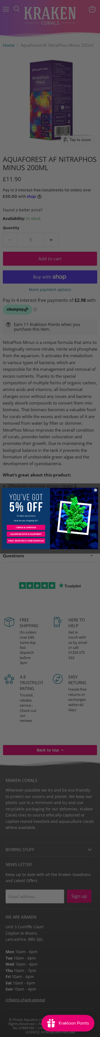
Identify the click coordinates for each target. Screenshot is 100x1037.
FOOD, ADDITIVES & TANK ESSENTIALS (26, 541)
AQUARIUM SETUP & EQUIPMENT (26, 534)
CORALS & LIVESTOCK (26, 527)
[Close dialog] (95, 490)
